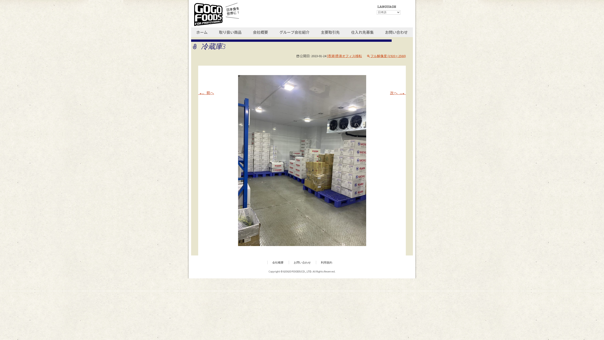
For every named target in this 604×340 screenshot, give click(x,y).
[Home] (202, 31)
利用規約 (326, 262)
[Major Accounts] (330, 31)
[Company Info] (261, 31)
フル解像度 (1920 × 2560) (388, 56)
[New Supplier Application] (363, 31)
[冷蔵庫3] (302, 160)
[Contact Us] (396, 31)
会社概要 (278, 262)
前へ (206, 92)
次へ (398, 92)
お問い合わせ (302, 262)
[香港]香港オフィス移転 (344, 56)
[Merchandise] (231, 31)
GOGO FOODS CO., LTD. (297, 271)
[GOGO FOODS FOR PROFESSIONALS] (216, 14)
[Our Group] (294, 31)
